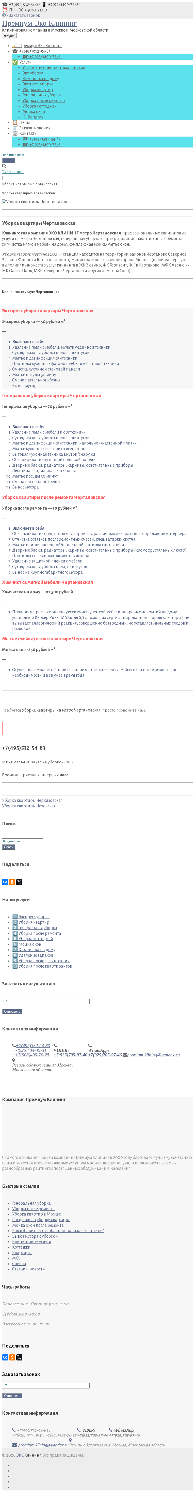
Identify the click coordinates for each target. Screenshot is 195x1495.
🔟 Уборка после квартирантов (42, 966)
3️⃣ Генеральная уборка (34, 928)
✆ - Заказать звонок (21, 15)
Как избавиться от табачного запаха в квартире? (58, 1230)
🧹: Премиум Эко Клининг (37, 45)
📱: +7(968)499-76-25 (60, 4)
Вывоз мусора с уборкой (35, 1236)
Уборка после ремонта (43, 100)
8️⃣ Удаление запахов (32, 955)
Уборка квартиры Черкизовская (32, 800)
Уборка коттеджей (39, 106)
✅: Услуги (22, 62)
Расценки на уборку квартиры (41, 1220)
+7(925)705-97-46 (70, 1055)
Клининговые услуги (31, 1241)
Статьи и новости (28, 1269)
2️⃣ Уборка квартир (30, 922)
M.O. (16, 1258)
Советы (19, 1264)
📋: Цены (21, 122)
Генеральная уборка (41, 95)
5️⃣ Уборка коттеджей (32, 939)
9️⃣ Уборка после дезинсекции (41, 961)
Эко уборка (32, 73)
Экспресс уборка (38, 84)
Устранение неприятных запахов (53, 67)
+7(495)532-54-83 (33, 1045)
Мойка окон (33, 111)
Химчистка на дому (40, 79)
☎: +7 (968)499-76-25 (42, 56)
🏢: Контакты (25, 133)
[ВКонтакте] (5, 882)
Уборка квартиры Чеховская (29, 806)
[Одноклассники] (12, 882)
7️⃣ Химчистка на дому (33, 950)
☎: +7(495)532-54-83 (21, 4)
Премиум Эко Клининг (39, 23)
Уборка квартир (37, 89)
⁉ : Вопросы (33, 117)
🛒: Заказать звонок (31, 128)
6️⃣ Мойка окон (26, 944)
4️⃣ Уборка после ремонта (36, 933)
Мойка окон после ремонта (38, 1225)
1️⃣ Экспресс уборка (31, 917)
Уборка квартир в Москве (36, 1214)
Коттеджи (21, 1247)
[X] (19, 882)
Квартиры (22, 1253)
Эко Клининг (13, 172)
